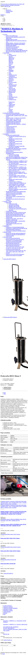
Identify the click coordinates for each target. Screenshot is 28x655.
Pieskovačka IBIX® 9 (8, 573)
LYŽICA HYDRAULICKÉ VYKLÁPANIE (13, 85)
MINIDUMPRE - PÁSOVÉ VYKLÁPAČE (15, 43)
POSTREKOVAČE (13, 97)
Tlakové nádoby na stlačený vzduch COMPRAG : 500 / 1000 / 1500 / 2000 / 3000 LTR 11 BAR (17, 187)
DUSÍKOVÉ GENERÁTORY (13, 135)
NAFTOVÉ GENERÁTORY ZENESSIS (15, 114)
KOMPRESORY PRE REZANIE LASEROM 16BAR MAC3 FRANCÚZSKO (16, 149)
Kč (4, 19)
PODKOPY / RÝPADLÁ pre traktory (14, 49)
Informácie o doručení (8, 606)
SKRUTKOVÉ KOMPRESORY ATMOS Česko (16, 157)
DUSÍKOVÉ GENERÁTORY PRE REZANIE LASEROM (16, 147)
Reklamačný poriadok (8, 610)
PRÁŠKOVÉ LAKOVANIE (15, 207)
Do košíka (11, 385)
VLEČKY (11, 111)
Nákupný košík (9, 11)
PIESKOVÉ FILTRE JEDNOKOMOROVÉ (16, 233)
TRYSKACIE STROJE (14, 205)
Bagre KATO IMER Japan (12, 35)
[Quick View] (3, 548)
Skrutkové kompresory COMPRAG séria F (18, 161)
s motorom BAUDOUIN (11, 126)
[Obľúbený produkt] (1, 528)
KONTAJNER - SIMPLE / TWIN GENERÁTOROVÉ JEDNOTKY (13, 121)
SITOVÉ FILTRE (10, 235)
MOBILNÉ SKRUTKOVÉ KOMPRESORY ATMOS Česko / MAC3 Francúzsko (16, 192)
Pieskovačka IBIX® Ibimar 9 (9, 259)
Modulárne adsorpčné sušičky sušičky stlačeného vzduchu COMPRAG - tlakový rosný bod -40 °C (18, 173)
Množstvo (3, 385)
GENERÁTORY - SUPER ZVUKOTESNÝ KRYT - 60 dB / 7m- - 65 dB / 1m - (16, 118)
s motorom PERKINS (10, 131)
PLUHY (10, 95)
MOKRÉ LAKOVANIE (14, 206)
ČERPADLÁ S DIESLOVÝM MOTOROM (16, 230)
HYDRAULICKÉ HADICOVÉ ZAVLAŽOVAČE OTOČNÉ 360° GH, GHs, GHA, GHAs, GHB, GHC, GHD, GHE (16, 250)
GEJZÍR (8, 253)
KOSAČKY (11, 80)
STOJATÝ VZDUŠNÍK (14, 156)
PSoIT (3, 653)
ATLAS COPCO (9, 151)
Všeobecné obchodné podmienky (10, 608)
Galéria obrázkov (7, 611)
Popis (4, 392)
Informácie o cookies (7, 609)
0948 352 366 (7, 6)
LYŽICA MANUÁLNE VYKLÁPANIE (12, 88)
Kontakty (5, 613)
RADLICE (11, 98)
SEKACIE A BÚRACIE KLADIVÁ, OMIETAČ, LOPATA (14, 194)
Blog (4, 614)
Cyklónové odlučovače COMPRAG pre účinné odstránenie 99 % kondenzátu (17, 183)
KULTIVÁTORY (13, 82)
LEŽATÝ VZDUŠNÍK (14, 154)
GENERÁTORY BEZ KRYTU (13, 122)
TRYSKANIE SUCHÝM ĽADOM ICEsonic (16, 212)
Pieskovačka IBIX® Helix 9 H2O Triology (10, 538)
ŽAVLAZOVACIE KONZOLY (13, 238)
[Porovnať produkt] (2, 528)
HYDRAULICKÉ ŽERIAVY (13, 78)
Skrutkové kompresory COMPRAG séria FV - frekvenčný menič (18, 163)
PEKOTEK (8, 202)
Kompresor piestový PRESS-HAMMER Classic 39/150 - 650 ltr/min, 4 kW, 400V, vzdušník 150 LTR (13, 525)
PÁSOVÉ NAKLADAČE (12, 48)
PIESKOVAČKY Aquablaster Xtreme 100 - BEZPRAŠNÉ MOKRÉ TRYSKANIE (15, 214)
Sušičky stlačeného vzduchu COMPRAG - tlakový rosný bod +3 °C (18, 170)
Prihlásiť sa (3, 14)
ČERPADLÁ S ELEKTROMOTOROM (15, 227)
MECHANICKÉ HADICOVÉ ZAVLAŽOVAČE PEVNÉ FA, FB (13, 244)
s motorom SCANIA (10, 129)
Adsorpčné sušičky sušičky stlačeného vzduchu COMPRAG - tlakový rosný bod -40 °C (18, 177)
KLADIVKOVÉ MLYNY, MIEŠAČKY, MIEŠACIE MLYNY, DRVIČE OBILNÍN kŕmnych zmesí (12, 60)
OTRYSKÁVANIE (13, 203)
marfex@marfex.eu (8, 640)
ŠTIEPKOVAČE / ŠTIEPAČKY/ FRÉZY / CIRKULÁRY (12, 102)
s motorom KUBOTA (10, 132)
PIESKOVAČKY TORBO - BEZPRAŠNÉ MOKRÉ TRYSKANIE (15, 221)
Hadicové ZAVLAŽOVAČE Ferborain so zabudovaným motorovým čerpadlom (15, 255)
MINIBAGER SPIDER (11, 45)
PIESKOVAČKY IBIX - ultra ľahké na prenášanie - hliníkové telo (14, 219)
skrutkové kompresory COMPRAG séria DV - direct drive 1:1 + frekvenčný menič (18, 167)
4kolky (10, 54)
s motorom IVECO (10, 127)
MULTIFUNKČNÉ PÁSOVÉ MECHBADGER (16, 50)
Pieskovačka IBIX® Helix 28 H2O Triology (10, 551)
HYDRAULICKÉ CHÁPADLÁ (13, 75)
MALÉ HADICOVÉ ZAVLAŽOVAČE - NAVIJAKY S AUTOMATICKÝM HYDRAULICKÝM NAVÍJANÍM (15, 241)
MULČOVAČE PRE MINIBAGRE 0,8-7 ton (16, 51)
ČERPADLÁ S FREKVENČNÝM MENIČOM (16, 228)
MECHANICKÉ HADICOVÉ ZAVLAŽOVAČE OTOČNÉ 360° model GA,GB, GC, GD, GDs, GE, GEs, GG (15, 247)
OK (14, 645)
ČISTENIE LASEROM (11, 211)
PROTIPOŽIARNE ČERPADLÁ (13, 229)
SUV (10, 72)
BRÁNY (11, 81)
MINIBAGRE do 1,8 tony (11, 39)
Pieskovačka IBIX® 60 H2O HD (8, 563)
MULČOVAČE (12, 91)
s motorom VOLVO (10, 130)
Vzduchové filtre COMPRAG (15, 181)
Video (4, 393)
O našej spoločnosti (7, 605)
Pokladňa (8, 12)
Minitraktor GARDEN (11, 71)
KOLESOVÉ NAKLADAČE (12, 46)
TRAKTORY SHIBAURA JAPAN (12, 67)
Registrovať (8, 10)
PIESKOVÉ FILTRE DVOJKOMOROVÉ (15, 234)
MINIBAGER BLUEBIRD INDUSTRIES (15, 44)
